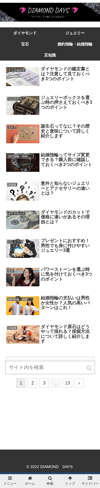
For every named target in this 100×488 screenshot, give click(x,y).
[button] (89, 368)
